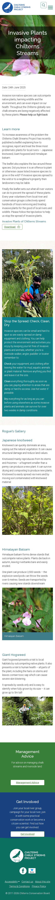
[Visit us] (23, 870)
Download (10, 226)
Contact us (27, 881)
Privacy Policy (39, 886)
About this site (42, 881)
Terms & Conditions (19, 886)
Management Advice (27, 782)
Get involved (27, 834)
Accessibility (11, 881)
